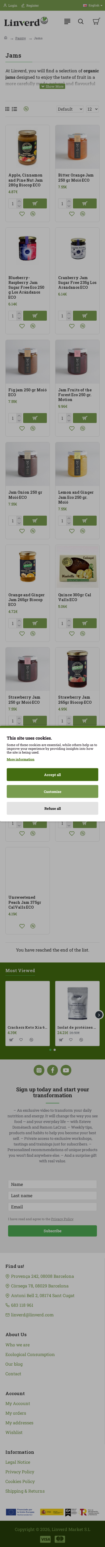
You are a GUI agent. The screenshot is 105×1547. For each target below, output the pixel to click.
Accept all (52, 774)
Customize (52, 791)
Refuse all (52, 808)
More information (20, 759)
